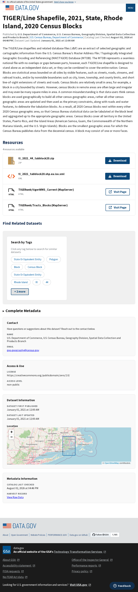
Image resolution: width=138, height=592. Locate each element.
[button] (11, 432)
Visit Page (120, 192)
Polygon (53, 259)
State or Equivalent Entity (27, 274)
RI (37, 282)
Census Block (35, 267)
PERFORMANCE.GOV (57, 535)
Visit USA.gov (79, 585)
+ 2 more (19, 291)
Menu (130, 7)
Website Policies (38, 535)
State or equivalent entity (27, 259)
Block (17, 267)
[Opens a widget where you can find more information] (122, 586)
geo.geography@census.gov (23, 350)
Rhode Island (21, 282)
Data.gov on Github (79, 535)
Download (119, 160)
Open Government (19, 535)
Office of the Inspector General (90, 560)
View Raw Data (15, 497)
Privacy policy (80, 571)
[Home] (22, 8)
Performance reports (85, 565)
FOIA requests (11, 571)
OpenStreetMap (112, 462)
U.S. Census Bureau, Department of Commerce (56, 37)
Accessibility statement (17, 565)
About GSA (9, 560)
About (5, 535)
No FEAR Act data (13, 577)
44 (47, 282)
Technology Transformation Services (78, 552)
